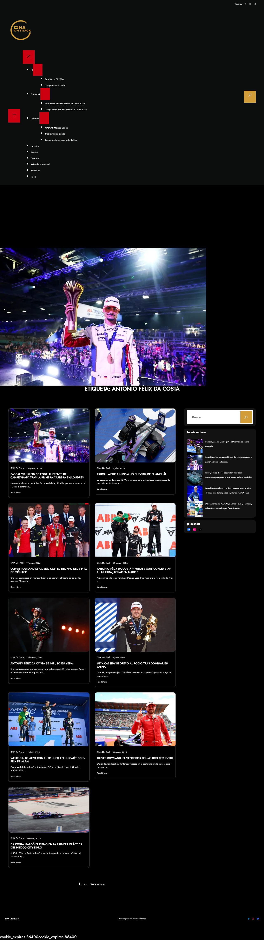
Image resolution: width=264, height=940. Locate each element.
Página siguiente (98, 883)
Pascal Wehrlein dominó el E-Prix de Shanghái (131, 474)
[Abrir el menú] (14, 116)
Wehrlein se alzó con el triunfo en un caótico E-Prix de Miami (48, 760)
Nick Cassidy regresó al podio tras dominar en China (132, 665)
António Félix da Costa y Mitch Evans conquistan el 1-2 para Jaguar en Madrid (134, 570)
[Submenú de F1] (37, 70)
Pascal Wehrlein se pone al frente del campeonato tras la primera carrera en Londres (47, 476)
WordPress (140, 918)
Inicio (33, 176)
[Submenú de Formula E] (45, 94)
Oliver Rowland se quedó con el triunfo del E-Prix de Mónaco (49, 570)
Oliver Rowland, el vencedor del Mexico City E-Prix (135, 758)
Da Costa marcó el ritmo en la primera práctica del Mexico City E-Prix (46, 846)
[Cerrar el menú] (29, 57)
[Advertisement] (132, 217)
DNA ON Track (12, 918)
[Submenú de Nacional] (44, 118)
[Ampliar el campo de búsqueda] (250, 97)
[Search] (246, 417)
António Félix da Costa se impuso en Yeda (42, 663)
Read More (16, 492)
